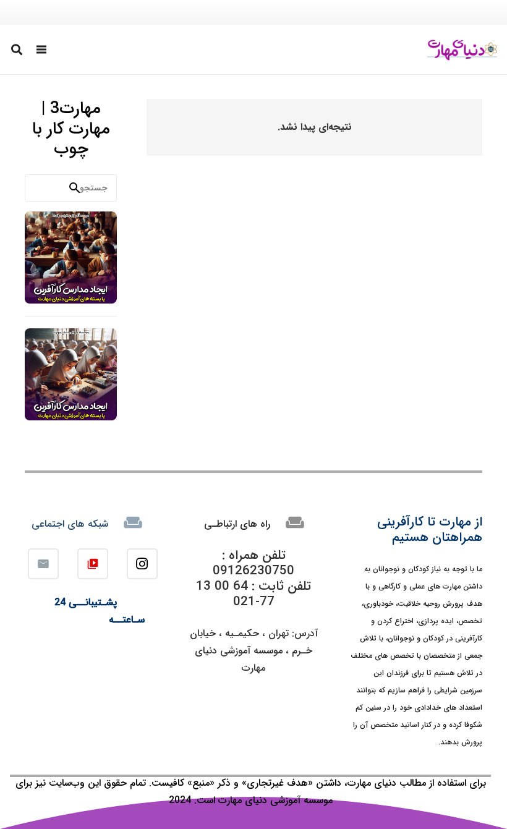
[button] (42, 49)
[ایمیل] (43, 563)
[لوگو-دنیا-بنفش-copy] (462, 50)
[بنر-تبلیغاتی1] (71, 257)
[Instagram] (142, 563)
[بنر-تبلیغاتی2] (71, 374)
